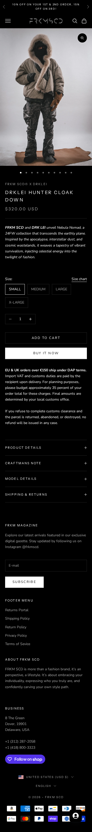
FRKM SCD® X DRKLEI (26, 184)
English (43, 786)
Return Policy (15, 627)
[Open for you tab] (76, 816)
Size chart (79, 279)
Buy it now (46, 353)
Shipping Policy (17, 618)
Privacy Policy (16, 635)
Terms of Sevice (17, 644)
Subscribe (24, 582)
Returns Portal (16, 610)
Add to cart (46, 338)
